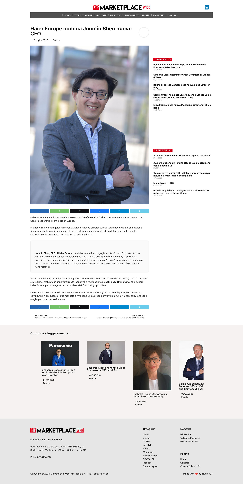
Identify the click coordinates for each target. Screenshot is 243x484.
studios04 (207, 473)
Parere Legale (150, 466)
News (67, 15)
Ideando (147, 462)
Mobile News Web (189, 441)
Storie (77, 15)
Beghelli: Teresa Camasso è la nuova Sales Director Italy (150, 395)
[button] (182, 15)
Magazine (158, 15)
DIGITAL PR (149, 459)
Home (183, 459)
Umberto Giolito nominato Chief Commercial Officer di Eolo (106, 369)
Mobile (89, 15)
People (146, 15)
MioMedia (185, 434)
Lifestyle (101, 15)
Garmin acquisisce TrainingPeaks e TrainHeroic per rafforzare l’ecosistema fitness (181, 192)
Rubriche (115, 15)
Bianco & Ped (131, 15)
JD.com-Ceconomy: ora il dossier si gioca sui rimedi (181, 155)
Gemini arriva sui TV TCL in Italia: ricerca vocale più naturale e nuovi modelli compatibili (181, 174)
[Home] (60, 15)
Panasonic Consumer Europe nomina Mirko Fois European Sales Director (179, 66)
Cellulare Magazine (190, 438)
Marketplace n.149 (163, 183)
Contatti (173, 15)
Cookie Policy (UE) (190, 466)
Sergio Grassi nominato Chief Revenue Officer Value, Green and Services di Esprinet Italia (182, 96)
